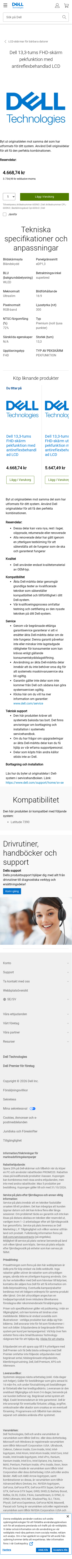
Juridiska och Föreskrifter (20, 1131)
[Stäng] (68, 1516)
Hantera (6, 1550)
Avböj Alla (43, 1550)
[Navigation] (5, 5)
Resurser (9, 1041)
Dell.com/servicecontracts (18, 1236)
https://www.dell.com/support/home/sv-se (35, 782)
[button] (57, 5)
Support (8, 972)
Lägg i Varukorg (44, 196)
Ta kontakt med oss (16, 981)
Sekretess (9, 1099)
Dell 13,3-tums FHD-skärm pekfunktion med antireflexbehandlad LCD (21, 445)
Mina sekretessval (15, 1108)
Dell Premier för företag (18, 1066)
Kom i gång (12, 891)
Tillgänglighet (12, 1140)
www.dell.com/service (28, 703)
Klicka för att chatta (52, 1338)
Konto (7, 963)
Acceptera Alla (60, 1550)
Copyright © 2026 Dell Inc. (20, 1081)
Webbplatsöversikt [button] (15, 990)
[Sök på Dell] (64, 17)
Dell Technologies (15, 1057)
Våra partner (11, 1032)
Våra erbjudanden (15, 1014)
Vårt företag (11, 1023)
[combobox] (36, 17)
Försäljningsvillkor (15, 1090)
